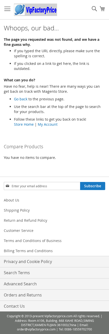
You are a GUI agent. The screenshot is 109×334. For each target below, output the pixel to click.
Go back (20, 99)
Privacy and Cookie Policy (28, 261)
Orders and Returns (23, 295)
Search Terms (17, 272)
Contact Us (14, 306)
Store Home (24, 124)
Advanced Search (20, 284)
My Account (48, 124)
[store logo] (35, 10)
